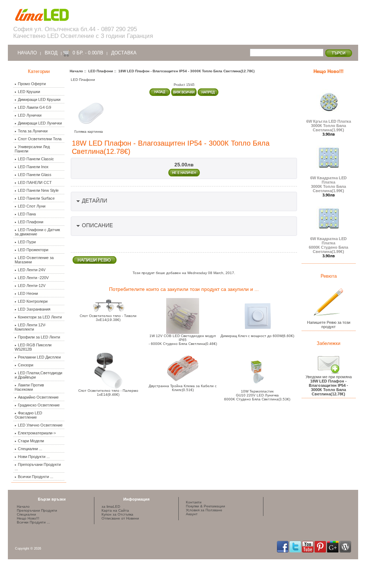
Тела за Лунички (33, 131)
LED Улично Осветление (40, 425)
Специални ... (30, 449)
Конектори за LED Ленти (40, 317)
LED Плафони (100, 71)
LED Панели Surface (36, 198)
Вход (51, 52)
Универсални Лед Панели (32, 149)
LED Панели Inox (33, 167)
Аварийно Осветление (38, 397)
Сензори (25, 365)
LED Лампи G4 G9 (34, 107)
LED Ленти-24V (31, 270)
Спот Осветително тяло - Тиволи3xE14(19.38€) (108, 318)
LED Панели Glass (34, 174)
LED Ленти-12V (31, 285)
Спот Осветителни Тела (39, 139)
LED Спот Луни (31, 206)
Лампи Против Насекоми (29, 387)
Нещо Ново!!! (328, 71)
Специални (26, 514)
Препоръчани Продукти (37, 510)
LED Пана (27, 214)
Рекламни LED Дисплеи (39, 357)
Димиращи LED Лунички (40, 123)
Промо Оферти (32, 84)
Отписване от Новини (120, 518)
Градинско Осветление (39, 405)
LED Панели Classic (36, 159)
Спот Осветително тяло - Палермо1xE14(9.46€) (108, 392)
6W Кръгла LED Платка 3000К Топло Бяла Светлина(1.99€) (328, 125)
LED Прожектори (33, 250)
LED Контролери (33, 301)
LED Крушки (29, 91)
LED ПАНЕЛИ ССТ (35, 182)
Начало (27, 52)
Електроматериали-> (37, 433)
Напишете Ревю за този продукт (328, 324)
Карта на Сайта (115, 510)
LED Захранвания (34, 309)
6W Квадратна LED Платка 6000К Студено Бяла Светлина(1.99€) (328, 245)
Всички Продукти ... (35, 476)
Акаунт (192, 514)
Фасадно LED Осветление (28, 415)
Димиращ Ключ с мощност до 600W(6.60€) (257, 336)
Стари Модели (31, 441)
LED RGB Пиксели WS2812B (33, 347)
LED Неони (28, 293)
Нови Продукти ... (34, 456)
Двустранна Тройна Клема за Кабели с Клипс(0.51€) (183, 388)
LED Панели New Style (38, 190)
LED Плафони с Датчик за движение (37, 232)
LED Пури (27, 242)
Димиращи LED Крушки (39, 99)
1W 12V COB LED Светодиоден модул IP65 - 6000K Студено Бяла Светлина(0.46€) (183, 340)
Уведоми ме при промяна (329, 385)
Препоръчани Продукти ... (38, 466)
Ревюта (329, 276)
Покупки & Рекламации (205, 506)
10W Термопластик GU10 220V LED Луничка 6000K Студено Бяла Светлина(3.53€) (257, 395)
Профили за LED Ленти (39, 337)
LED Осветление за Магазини (34, 259)
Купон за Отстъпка (117, 514)
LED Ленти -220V (33, 278)
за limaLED (111, 506)
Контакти (194, 502)
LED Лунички (29, 115)
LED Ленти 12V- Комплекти (30, 327)
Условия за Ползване (204, 510)
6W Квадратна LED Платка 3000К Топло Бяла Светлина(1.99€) (328, 184)
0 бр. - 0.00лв (88, 52)
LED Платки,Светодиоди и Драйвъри (38, 375)
